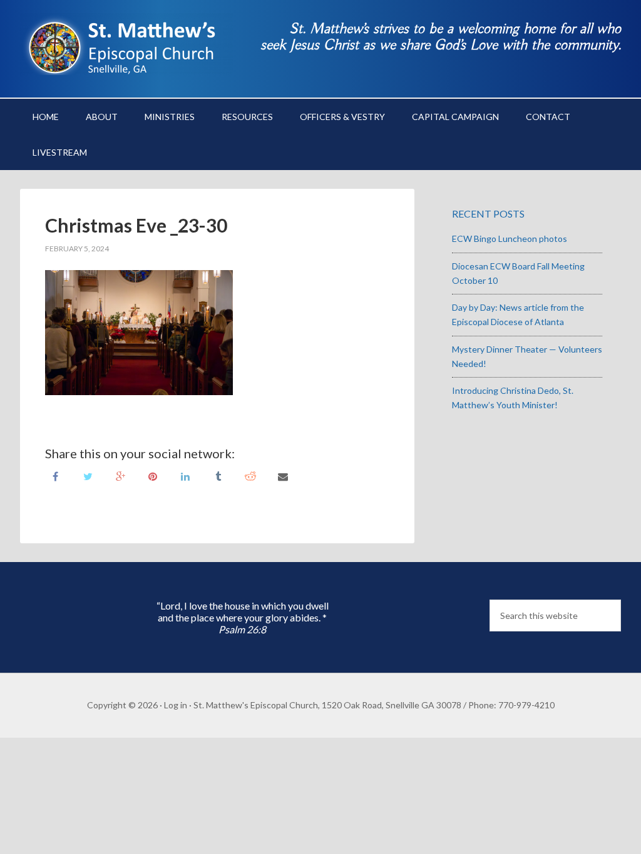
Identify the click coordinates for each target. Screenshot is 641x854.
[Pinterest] (153, 475)
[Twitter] (88, 475)
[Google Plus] (120, 475)
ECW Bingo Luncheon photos (509, 238)
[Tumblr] (218, 475)
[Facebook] (55, 475)
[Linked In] (185, 475)
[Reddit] (250, 475)
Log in (175, 705)
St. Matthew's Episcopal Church (126, 44)
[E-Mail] (283, 475)
